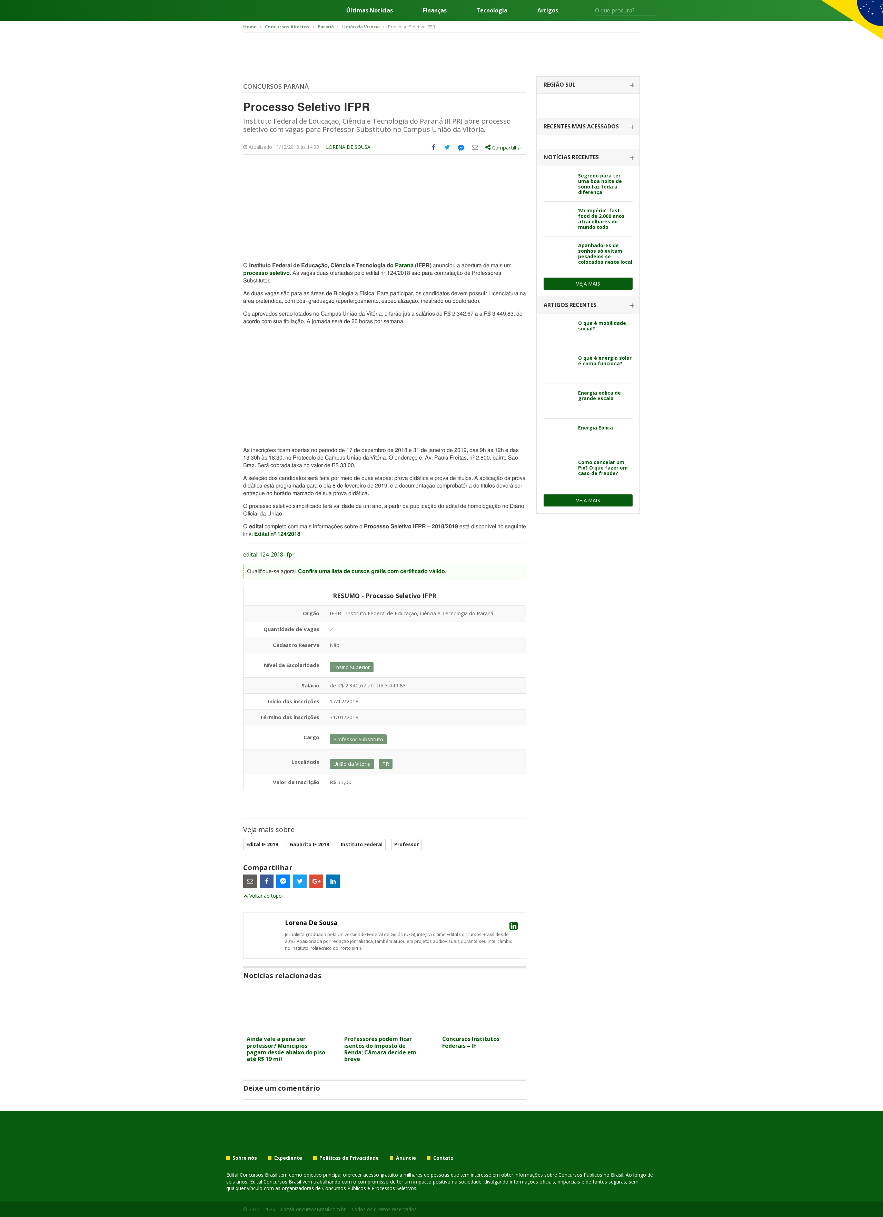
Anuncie (406, 1158)
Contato (443, 1158)
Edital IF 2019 (262, 844)
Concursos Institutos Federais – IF (470, 1042)
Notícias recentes (571, 157)
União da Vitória (351, 763)
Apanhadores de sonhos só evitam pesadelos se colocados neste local (605, 253)
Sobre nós (244, 1158)
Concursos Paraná (276, 86)
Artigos (547, 10)
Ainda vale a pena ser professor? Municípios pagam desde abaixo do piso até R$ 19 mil (286, 1049)
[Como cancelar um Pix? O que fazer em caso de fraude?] (558, 471)
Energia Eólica (595, 427)
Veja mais (588, 283)
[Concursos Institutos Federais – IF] (482, 1028)
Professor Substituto (358, 739)
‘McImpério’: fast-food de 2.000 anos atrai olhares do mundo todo (601, 218)
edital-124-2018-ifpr (269, 554)
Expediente (288, 1158)
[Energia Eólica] (558, 436)
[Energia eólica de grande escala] (558, 401)
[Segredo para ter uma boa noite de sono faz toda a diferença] (558, 184)
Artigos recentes (570, 305)
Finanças (435, 10)
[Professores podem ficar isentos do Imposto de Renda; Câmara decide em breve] (384, 1028)
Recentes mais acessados (581, 126)
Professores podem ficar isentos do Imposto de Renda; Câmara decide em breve (380, 1049)
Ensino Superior (351, 667)
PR (385, 763)
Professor (406, 844)
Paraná (404, 265)
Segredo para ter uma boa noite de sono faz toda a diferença (600, 183)
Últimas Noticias (369, 10)
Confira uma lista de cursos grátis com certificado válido (371, 571)
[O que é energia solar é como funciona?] (558, 366)
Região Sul (560, 84)
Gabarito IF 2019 (309, 844)
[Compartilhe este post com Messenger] (461, 147)
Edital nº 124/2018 (277, 534)
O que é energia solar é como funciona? (605, 361)
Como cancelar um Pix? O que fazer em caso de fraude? (603, 467)
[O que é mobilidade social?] (558, 331)
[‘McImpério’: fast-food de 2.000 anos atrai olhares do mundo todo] (558, 219)
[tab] (588, 85)
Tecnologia (491, 10)
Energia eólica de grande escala (599, 395)
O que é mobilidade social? (602, 326)
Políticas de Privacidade (349, 1158)
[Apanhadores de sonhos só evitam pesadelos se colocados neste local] (558, 254)
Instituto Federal (362, 844)
